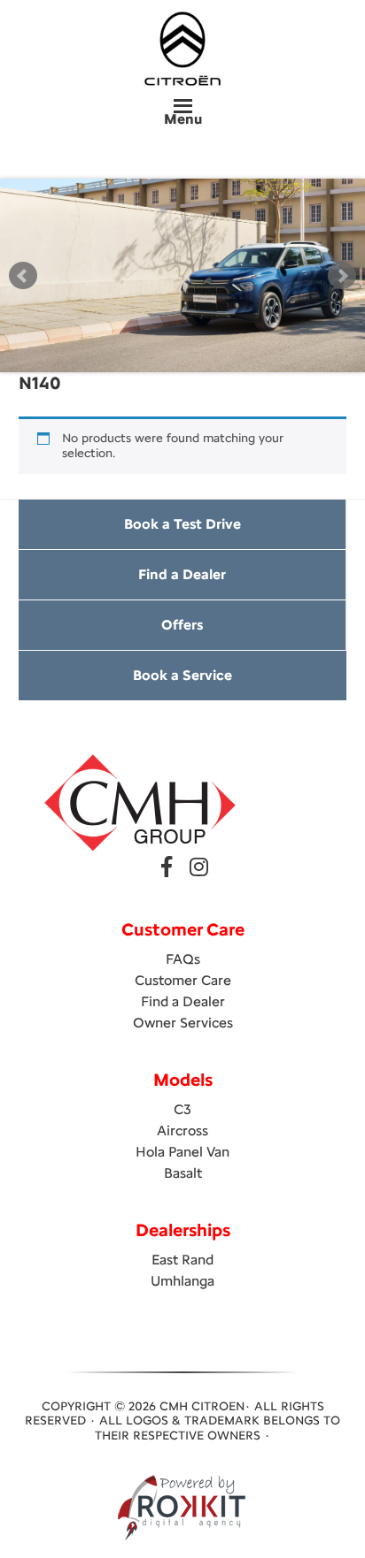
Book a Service (182, 675)
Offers (182, 624)
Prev (23, 276)
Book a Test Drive (182, 524)
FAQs (183, 959)
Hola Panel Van (182, 1151)
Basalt (183, 1173)
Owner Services (183, 1022)
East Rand (182, 1259)
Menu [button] (183, 119)
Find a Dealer (182, 574)
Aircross (182, 1130)
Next (342, 276)
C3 (182, 1109)
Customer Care (183, 980)
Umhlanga (182, 1280)
